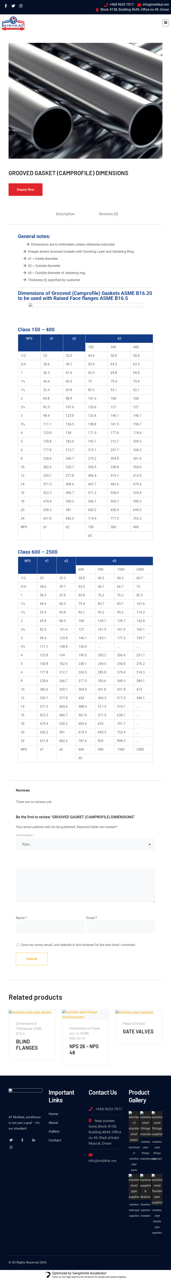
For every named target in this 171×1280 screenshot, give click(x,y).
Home (53, 1114)
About (53, 1123)
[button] (165, 22)
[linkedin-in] (33, 1140)
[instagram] (11, 1147)
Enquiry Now (25, 189)
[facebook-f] (22, 1140)
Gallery (54, 1131)
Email (91, 918)
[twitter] (11, 1140)
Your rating (24, 835)
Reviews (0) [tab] (108, 214)
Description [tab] (65, 214)
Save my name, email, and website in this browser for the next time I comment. (78, 945)
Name (21, 918)
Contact (55, 1140)
